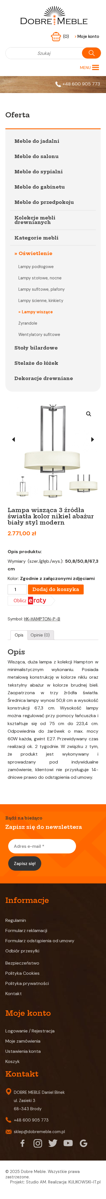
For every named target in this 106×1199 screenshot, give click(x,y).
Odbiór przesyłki (22, 951)
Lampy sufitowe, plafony (41, 289)
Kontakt (13, 994)
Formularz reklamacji (26, 930)
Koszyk (12, 1061)
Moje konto (86, 36)
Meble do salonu (36, 156)
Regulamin (15, 920)
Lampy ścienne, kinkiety (40, 300)
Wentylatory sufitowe (39, 334)
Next (92, 439)
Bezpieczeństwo (22, 963)
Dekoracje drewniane (43, 378)
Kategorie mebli (36, 238)
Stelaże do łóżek (36, 363)
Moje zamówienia (22, 1041)
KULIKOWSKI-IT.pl (84, 1182)
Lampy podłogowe (36, 266)
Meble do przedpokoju (44, 202)
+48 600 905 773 (81, 84)
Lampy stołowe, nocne (40, 278)
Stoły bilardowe (36, 348)
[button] (85, 67)
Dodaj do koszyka (56, 589)
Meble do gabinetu (39, 187)
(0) (66, 36)
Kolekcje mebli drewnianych (34, 220)
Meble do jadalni (36, 141)
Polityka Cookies (22, 973)
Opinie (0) (40, 635)
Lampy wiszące (37, 311)
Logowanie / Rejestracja (30, 1031)
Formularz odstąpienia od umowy (39, 941)
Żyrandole (27, 323)
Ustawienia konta (23, 1051)
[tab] (19, 635)
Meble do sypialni (38, 171)
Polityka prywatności (27, 983)
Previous (13, 439)
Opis (19, 635)
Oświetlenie (35, 253)
